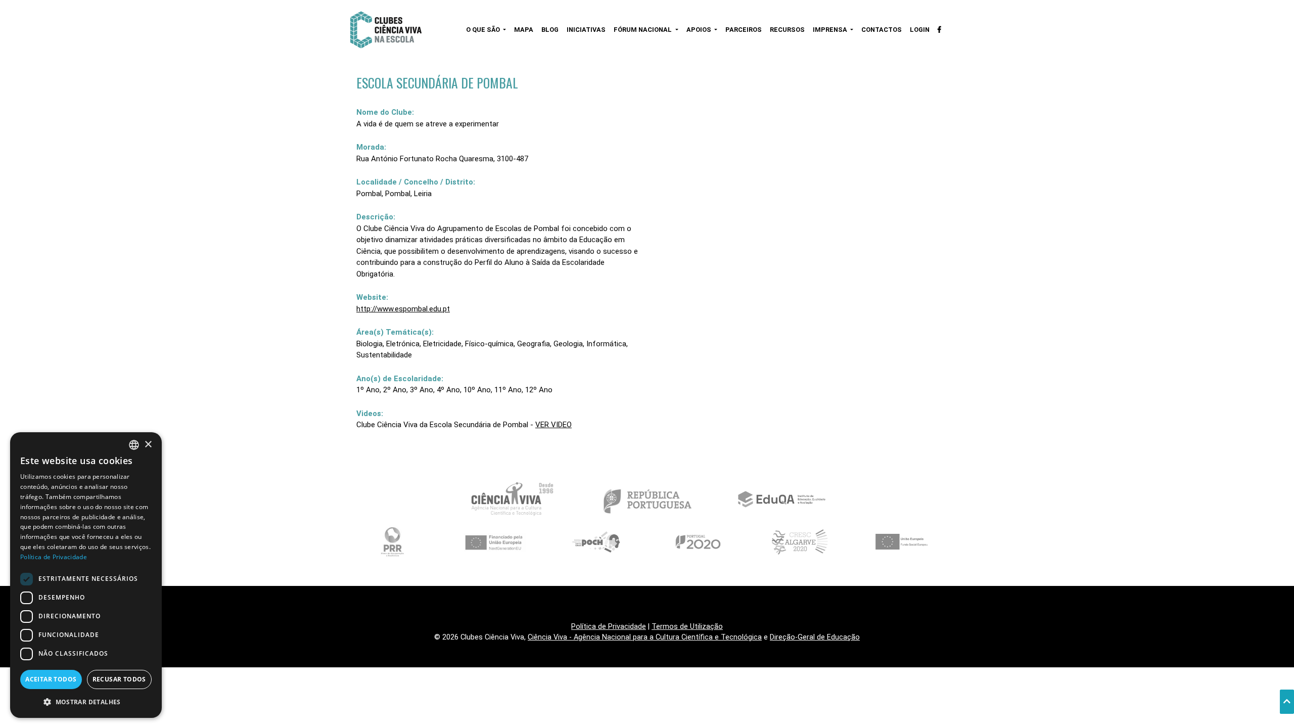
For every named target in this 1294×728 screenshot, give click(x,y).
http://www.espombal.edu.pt (403, 308)
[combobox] (134, 445)
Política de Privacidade (608, 626)
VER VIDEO (553, 424)
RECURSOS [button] (787, 29)
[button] (86, 702)
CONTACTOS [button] (881, 29)
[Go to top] (1287, 702)
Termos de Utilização (687, 626)
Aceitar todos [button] (50, 679)
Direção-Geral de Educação (815, 637)
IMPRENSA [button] (831, 29)
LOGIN (920, 29)
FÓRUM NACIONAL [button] (643, 29)
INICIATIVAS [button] (586, 29)
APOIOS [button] (699, 29)
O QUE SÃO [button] (483, 29)
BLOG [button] (550, 29)
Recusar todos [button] (119, 679)
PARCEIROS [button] (743, 29)
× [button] (148, 444)
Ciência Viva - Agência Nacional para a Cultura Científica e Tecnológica (645, 637)
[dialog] (86, 575)
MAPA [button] (523, 29)
